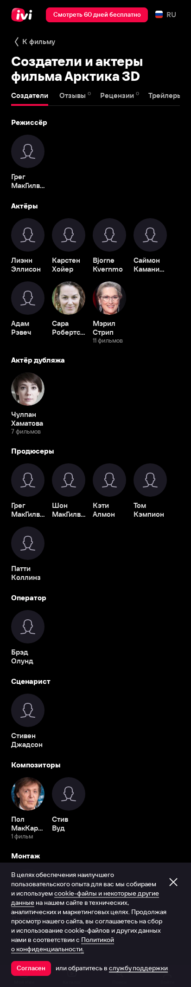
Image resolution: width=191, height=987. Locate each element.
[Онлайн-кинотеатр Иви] (24, 15)
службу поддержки (138, 968)
